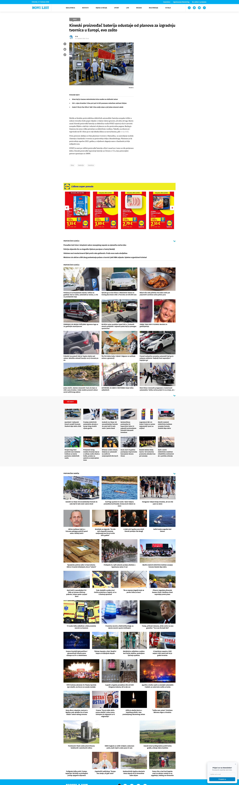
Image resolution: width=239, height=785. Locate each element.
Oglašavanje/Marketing (181, 2)
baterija (81, 165)
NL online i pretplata (199, 2)
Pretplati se (222, 779)
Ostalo (168, 8)
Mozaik (139, 8)
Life (127, 8)
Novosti (85, 8)
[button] (172, 207)
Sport (116, 8)
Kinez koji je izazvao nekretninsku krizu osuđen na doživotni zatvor (95, 99)
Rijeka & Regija (101, 8)
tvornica (91, 165)
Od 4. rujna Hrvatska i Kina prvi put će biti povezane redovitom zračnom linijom (99, 103)
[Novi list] (40, 7)
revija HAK (125, 131)
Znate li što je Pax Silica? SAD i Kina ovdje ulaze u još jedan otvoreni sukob (97, 107)
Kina (72, 165)
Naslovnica (70, 8)
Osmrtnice (166, 2)
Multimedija (153, 8)
